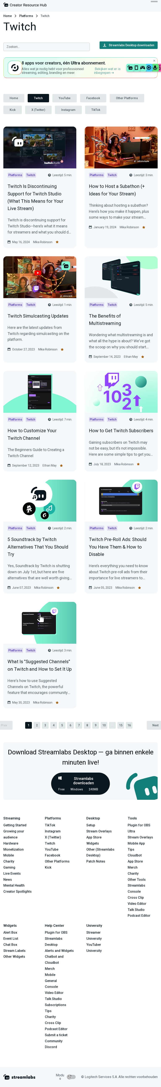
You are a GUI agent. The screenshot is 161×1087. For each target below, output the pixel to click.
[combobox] (46, 47)
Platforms (26, 16)
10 (104, 725)
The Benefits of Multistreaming (105, 319)
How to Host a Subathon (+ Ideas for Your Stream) (117, 190)
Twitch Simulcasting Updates (38, 316)
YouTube (64, 98)
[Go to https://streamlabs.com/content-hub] (25, 6)
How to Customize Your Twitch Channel (32, 434)
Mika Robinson (42, 242)
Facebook (93, 98)
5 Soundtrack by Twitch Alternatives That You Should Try (38, 547)
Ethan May (131, 356)
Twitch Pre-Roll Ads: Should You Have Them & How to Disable (118, 547)
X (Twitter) (38, 110)
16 (129, 725)
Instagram (68, 110)
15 (120, 725)
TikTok (95, 110)
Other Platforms (127, 98)
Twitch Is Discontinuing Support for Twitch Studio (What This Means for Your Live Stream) (35, 197)
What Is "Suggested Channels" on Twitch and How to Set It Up (40, 665)
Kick (13, 110)
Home (7, 16)
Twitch (38, 98)
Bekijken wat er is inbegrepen (107, 71)
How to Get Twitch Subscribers (121, 430)
